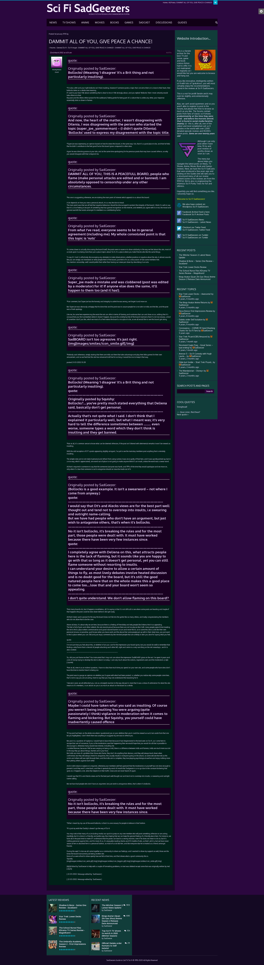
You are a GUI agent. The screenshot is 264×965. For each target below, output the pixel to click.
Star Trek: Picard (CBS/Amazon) (193, 336)
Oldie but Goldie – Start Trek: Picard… (195, 362)
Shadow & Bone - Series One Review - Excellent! (72, 906)
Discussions (164, 22)
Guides (182, 22)
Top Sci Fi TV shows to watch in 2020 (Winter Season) (111, 933)
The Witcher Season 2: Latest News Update (112, 906)
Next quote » (182, 414)
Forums (52, 48)
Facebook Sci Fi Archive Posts (195, 214)
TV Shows (69, 22)
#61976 (168, 53)
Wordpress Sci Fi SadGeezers (195, 206)
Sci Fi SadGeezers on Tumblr (194, 237)
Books (114, 22)
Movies (100, 22)
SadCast (144, 22)
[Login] (215, 2)
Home (165, 3)
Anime (85, 22)
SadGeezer (108, 910)
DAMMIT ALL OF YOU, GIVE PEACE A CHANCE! (96, 48)
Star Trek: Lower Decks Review (192, 267)
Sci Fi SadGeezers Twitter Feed (195, 230)
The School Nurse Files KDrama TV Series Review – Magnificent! (194, 272)
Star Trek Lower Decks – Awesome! (195, 294)
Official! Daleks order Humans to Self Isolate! (112, 945)
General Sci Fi (62, 48)
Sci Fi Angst (72, 48)
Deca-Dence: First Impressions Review (195, 311)
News (53, 22)
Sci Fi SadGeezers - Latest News (196, 222)
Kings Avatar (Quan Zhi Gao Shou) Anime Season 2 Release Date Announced (197, 278)
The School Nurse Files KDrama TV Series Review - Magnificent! (72, 930)
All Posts (172, 3)
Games (129, 22)
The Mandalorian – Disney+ (191, 371)
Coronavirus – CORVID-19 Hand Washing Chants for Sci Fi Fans (197, 329)
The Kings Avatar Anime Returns (193, 302)
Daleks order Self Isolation (191, 319)
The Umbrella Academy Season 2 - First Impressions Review (72, 944)
